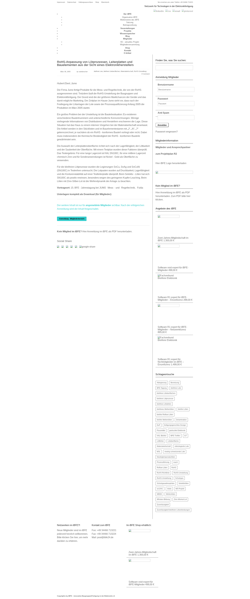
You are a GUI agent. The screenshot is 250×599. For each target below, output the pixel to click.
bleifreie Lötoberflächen (112, 71)
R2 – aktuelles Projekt (130, 42)
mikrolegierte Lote (182, 446)
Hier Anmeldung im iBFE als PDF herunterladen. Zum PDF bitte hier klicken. (173, 196)
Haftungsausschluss (86, 2)
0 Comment (145, 74)
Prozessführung (163, 462)
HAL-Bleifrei (161, 436)
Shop (97, 2)
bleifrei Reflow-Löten (165, 415)
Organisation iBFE (129, 17)
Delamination (181, 420)
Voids (169, 489)
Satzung (129, 22)
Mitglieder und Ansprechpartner (173, 147)
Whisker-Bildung (163, 499)
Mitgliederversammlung (129, 44)
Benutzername (166, 84)
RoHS (173, 468)
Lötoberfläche (173, 441)
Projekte (127, 31)
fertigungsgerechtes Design (175, 425)
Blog (127, 36)
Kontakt (127, 50)
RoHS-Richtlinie (163, 473)
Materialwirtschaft (127, 71)
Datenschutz (71, 2)
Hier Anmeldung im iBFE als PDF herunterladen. (107, 231)
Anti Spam (163, 113)
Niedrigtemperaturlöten (166, 457)
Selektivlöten (184, 483)
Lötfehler (160, 441)
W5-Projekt (179, 489)
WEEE (159, 494)
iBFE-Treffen (175, 436)
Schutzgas (179, 478)
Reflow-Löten (162, 468)
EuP (158, 425)
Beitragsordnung (130, 25)
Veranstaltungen (127, 28)
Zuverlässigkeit (163, 505)
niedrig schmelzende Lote (174, 452)
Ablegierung (162, 383)
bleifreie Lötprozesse (165, 399)
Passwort (163, 99)
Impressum (61, 2)
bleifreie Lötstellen (164, 404)
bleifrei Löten (183, 409)
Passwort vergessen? (167, 131)
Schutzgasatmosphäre (165, 483)
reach (175, 462)
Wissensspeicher (127, 33)
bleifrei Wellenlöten (164, 420)
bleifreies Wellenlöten (165, 409)
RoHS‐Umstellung (140, 71)
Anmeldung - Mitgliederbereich (71, 219)
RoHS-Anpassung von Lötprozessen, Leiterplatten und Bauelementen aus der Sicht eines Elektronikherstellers (95, 63)
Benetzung (175, 383)
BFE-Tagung (162, 388)
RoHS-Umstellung (181, 473)
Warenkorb (105, 2)
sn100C (160, 489)
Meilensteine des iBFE (129, 20)
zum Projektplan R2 (166, 154)
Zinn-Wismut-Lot (180, 499)
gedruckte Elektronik (177, 430)
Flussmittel (161, 430)
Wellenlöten (170, 494)
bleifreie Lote (98, 71)
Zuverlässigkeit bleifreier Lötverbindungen (173, 510)
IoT (185, 436)
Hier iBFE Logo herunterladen (171, 163)
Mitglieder (127, 39)
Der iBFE (128, 14)
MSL (158, 452)
